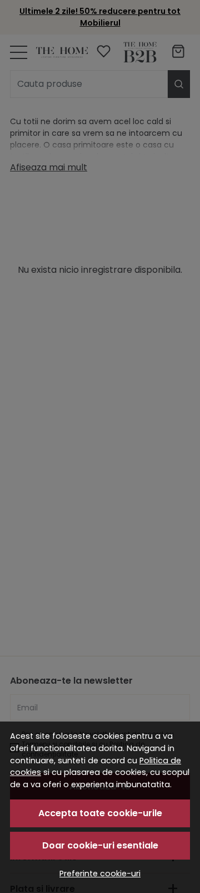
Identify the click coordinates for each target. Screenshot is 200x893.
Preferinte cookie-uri (100, 873)
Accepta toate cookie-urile (100, 813)
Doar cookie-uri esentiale (100, 845)
